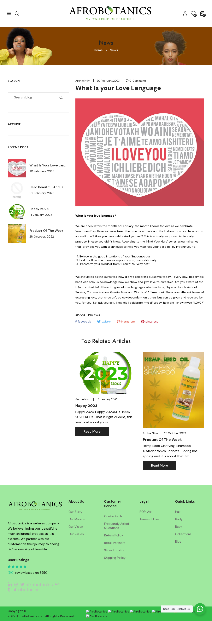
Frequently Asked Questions (116, 526)
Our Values (76, 534)
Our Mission (77, 519)
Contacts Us (113, 516)
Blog (178, 542)
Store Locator (114, 550)
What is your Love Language (48, 165)
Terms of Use (149, 519)
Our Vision (76, 527)
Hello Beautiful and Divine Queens (48, 187)
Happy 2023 (39, 209)
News (114, 50)
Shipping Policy (114, 558)
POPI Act (146, 512)
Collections (183, 534)
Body (178, 519)
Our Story (75, 512)
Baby (178, 527)
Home (98, 50)
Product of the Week (46, 230)
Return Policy (113, 535)
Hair (178, 512)
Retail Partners (114, 543)
